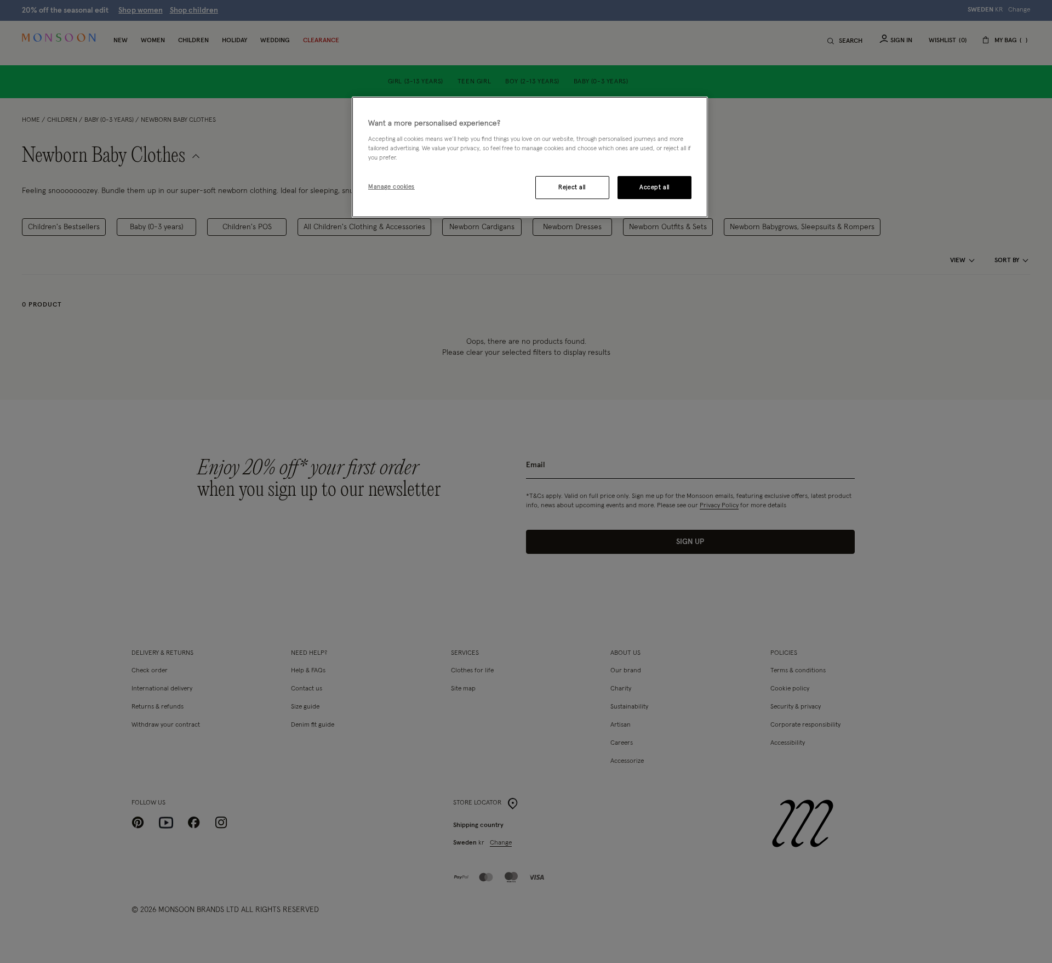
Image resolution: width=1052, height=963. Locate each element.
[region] (530, 157)
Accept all (654, 187)
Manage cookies (391, 187)
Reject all (572, 187)
